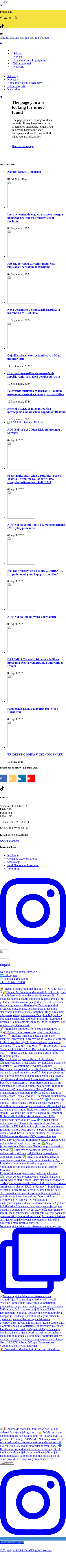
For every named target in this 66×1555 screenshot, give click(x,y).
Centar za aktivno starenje (22, 858)
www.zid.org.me (9, 840)
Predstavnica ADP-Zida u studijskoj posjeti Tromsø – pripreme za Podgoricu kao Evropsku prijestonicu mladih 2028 (34, 479)
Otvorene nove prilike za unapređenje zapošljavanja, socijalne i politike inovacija (33, 375)
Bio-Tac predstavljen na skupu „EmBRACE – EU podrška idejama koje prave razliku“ (36, 572)
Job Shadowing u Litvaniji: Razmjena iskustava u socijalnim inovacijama (31, 265)
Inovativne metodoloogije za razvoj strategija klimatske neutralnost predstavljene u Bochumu (35, 218)
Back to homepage (23, 146)
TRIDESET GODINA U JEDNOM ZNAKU (35, 754)
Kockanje (13, 855)
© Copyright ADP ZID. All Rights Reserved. (26, 1550)
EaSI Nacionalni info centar (23, 865)
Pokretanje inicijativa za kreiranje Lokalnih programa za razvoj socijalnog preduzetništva (35, 392)
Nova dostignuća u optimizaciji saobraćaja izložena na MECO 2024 (33, 311)
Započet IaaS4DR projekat (24, 171)
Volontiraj (13, 868)
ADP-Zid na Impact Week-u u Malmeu (31, 616)
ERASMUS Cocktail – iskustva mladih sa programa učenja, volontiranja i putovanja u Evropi (35, 662)
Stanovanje (13, 862)
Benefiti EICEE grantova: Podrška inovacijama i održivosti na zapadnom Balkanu (36, 410)
